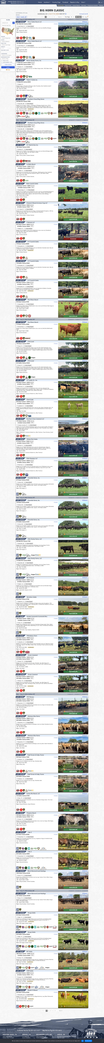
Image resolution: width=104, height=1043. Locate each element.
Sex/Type (3, 43)
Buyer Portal (68, 5)
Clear (8, 69)
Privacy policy (88, 1040)
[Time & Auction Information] (65, 14)
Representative (5, 57)
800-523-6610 (20, 3)
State (2, 39)
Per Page (67, 17)
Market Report (76, 5)
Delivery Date (5, 50)
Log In (101, 2)
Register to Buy (74, 2)
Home (40, 2)
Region (3, 36)
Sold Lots (5, 60)
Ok (82, 1040)
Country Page (56, 2)
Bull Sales (83, 5)
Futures (101, 5)
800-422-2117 (20, 1)
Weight (3, 46)
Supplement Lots (7, 62)
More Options (8, 64)
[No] (102, 1041)
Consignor (4, 53)
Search (8, 67)
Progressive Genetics (93, 5)
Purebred (65, 2)
